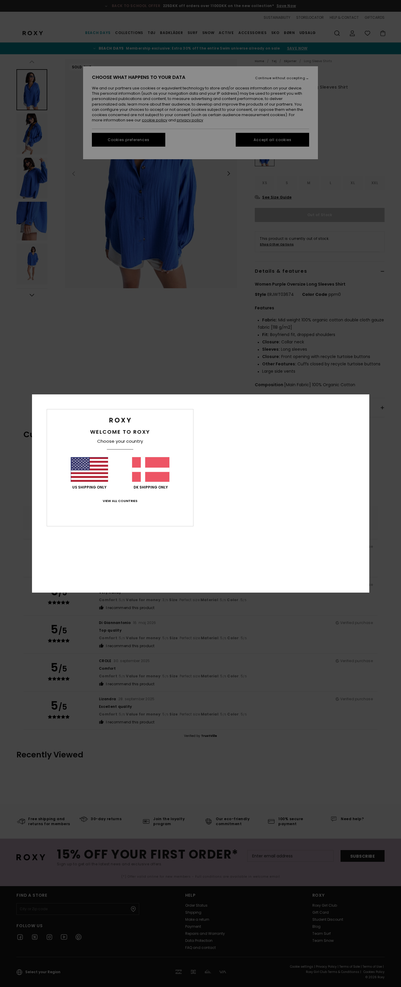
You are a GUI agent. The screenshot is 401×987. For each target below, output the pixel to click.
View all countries (120, 500)
